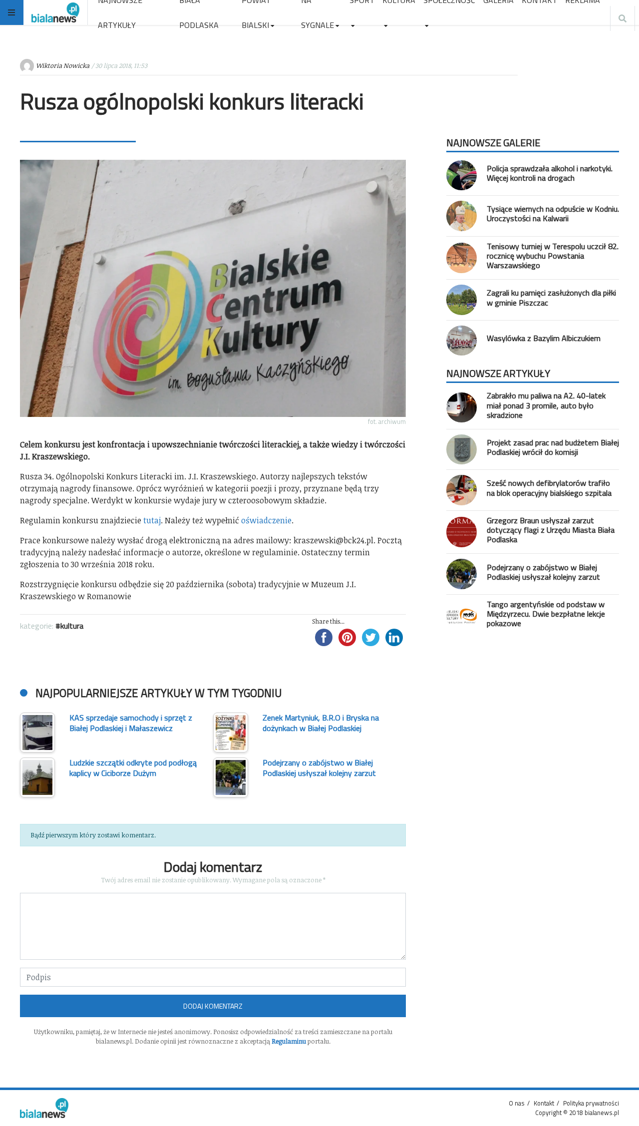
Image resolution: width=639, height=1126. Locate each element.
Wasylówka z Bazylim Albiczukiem (544, 338)
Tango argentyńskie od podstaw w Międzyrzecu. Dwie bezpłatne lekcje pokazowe (546, 613)
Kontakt (544, 1103)
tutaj (152, 520)
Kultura (71, 626)
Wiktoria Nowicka (62, 65)
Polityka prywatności (591, 1103)
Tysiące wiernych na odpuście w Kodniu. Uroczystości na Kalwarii (553, 213)
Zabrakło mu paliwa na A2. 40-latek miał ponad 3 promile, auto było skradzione (546, 404)
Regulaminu (289, 1041)
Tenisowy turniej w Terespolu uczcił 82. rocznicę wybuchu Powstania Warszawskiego (553, 255)
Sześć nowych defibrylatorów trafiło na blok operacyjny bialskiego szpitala (549, 487)
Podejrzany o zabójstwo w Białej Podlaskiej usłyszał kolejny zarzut (543, 572)
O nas (517, 1103)
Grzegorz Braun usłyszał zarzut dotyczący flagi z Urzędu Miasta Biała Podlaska (551, 529)
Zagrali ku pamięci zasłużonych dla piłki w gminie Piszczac (551, 297)
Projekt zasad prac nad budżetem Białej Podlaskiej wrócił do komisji (553, 447)
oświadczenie (266, 520)
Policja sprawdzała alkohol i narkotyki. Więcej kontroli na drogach (550, 173)
